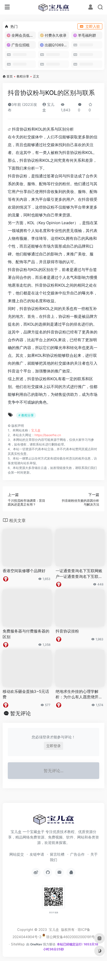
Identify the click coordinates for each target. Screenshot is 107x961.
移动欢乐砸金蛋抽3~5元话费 (26, 694)
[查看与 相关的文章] (10, 129)
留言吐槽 (57, 854)
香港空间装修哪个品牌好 (24, 570)
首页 (9, 76)
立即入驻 (92, 26)
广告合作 (77, 854)
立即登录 (53, 746)
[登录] (90, 8)
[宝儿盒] (53, 7)
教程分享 (23, 76)
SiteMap (18, 944)
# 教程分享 (26, 415)
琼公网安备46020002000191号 (70, 937)
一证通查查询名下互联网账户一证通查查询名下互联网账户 (79, 573)
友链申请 (37, 854)
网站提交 (16, 854)
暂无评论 (20, 713)
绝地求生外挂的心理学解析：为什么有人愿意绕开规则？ (79, 694)
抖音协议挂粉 (67, 631)
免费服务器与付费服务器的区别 (26, 634)
